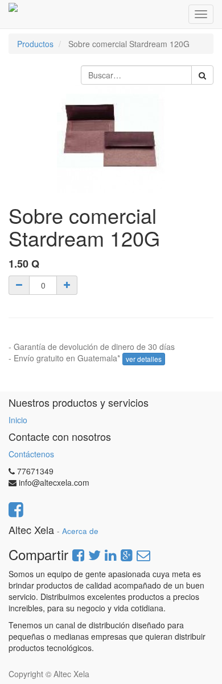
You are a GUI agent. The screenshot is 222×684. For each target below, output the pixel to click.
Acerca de (80, 530)
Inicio (18, 420)
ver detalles (144, 359)
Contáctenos (31, 454)
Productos (35, 43)
